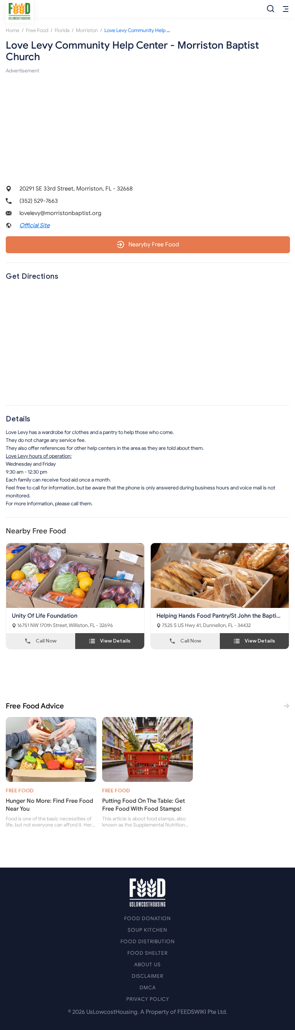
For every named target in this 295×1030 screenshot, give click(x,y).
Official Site (34, 225)
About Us (147, 965)
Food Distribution (148, 942)
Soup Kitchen (147, 930)
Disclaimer (147, 976)
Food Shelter (147, 953)
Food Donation (147, 918)
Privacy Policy (147, 999)
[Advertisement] (147, 125)
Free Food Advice (35, 706)
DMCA (148, 988)
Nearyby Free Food (153, 244)
